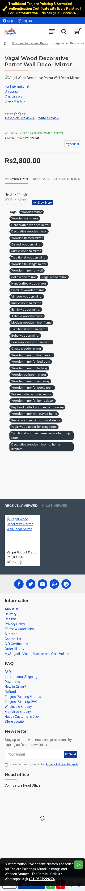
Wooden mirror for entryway (30, 381)
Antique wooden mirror (27, 316)
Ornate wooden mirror (26, 348)
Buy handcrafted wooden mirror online (37, 407)
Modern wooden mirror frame (31, 322)
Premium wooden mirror (27, 290)
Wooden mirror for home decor (32, 400)
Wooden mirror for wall (27, 270)
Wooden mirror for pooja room (32, 387)
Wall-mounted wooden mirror (31, 394)
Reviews (41, 179)
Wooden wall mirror (24, 218)
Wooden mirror (31, 212)
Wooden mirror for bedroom (30, 361)
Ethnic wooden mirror (25, 309)
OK (78, 864)
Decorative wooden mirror (29, 231)
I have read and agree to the (43, 764)
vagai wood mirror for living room (34, 426)
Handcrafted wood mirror (28, 283)
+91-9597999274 (42, 879)
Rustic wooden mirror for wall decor (35, 420)
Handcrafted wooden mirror (30, 225)
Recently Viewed (21, 506)
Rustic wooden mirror (26, 251)
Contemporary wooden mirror (31, 342)
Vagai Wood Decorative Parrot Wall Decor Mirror (22, 552)
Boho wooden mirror (25, 335)
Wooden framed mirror (26, 238)
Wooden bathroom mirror (28, 374)
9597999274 (66, 13)
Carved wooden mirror (26, 244)
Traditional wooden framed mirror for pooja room (41, 436)
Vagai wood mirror (54, 277)
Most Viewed (55, 506)
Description (16, 179)
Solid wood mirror (23, 277)
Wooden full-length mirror (28, 264)
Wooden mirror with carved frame (34, 413)
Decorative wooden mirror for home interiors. (35, 447)
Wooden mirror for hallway (29, 368)
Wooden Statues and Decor (30, 43)
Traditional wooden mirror (29, 257)
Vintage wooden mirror (26, 296)
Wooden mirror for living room (31, 355)
